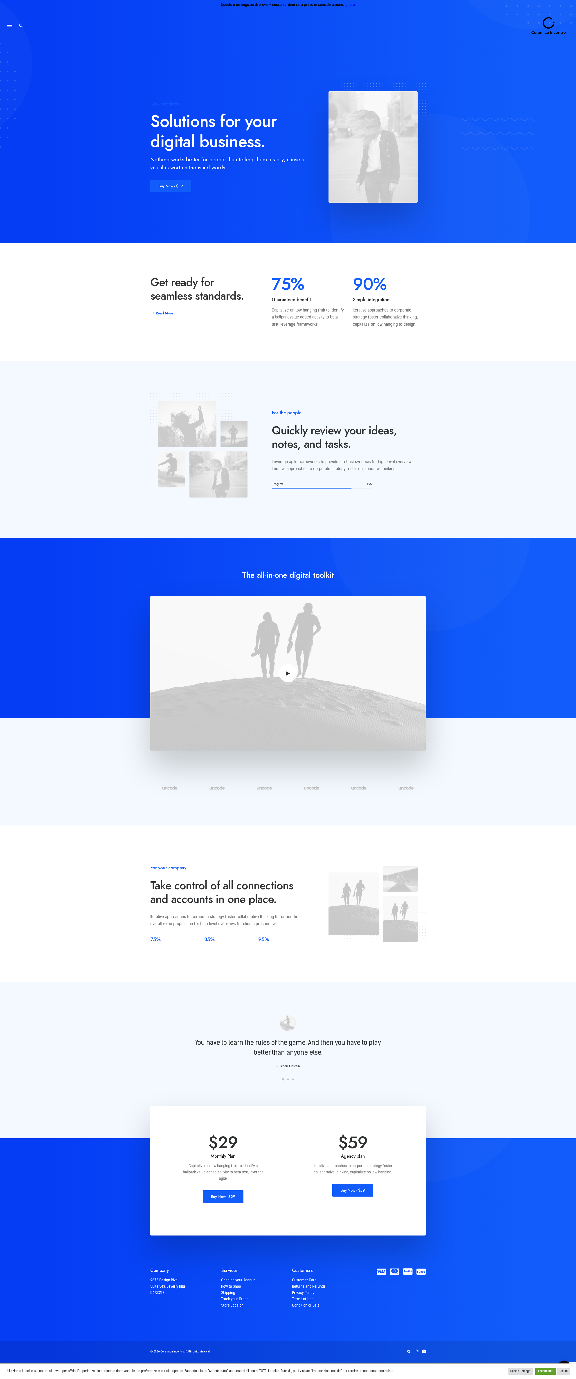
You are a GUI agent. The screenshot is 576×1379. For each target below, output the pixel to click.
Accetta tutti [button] (545, 1371)
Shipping (228, 1293)
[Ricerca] (23, 25)
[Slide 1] (283, 1079)
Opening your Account (238, 1280)
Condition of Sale (306, 1305)
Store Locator (232, 1305)
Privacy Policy (303, 1293)
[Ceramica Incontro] (545, 25)
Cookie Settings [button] (520, 1371)
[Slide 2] (288, 1079)
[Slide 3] (292, 1079)
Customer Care (304, 1280)
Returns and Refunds (309, 1287)
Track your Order (234, 1299)
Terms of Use (302, 1299)
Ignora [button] (350, 5)
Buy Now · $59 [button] (171, 186)
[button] (288, 673)
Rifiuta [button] (564, 1371)
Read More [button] (164, 313)
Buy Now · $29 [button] (223, 1196)
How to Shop (231, 1287)
